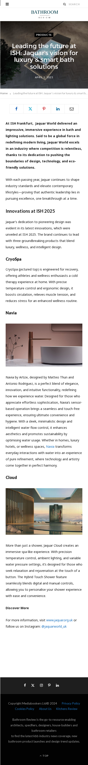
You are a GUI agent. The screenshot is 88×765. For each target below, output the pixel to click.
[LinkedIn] (58, 109)
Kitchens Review (66, 709)
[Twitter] (30, 109)
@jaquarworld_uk (54, 626)
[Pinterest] (44, 109)
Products (44, 34)
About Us (45, 709)
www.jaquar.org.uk (59, 620)
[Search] (64, 4)
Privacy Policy (71, 703)
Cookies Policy (24, 709)
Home (4, 93)
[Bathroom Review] (44, 14)
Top (45, 755)
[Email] (72, 109)
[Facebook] (16, 109)
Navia (50, 446)
